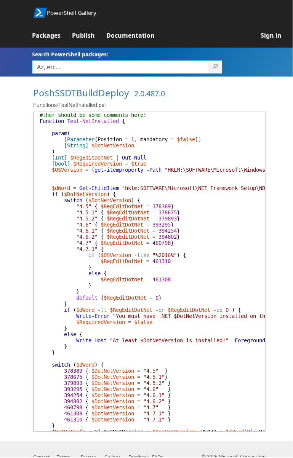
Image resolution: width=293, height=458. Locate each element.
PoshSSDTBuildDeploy (81, 92)
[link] (52, 35)
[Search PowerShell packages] (215, 67)
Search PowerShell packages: (70, 54)
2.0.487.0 (149, 93)
